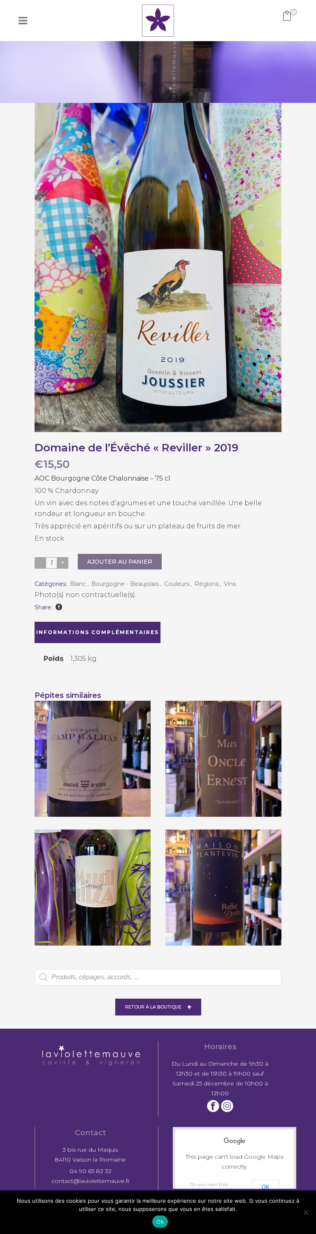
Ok (160, 1221)
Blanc (78, 584)
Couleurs (176, 584)
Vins (230, 584)
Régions (206, 584)
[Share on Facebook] (59, 607)
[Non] (306, 1212)
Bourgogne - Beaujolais (125, 584)
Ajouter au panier (119, 561)
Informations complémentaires (97, 632)
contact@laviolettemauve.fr (90, 1181)
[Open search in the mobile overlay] (158, 977)
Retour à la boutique (153, 1007)
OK (265, 1187)
